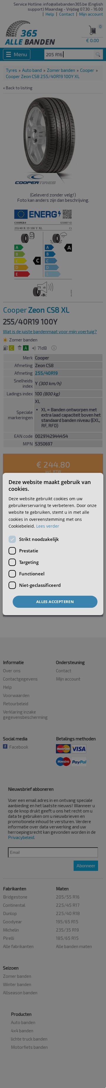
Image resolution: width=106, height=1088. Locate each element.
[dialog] (53, 544)
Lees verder (47, 526)
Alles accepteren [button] (55, 601)
